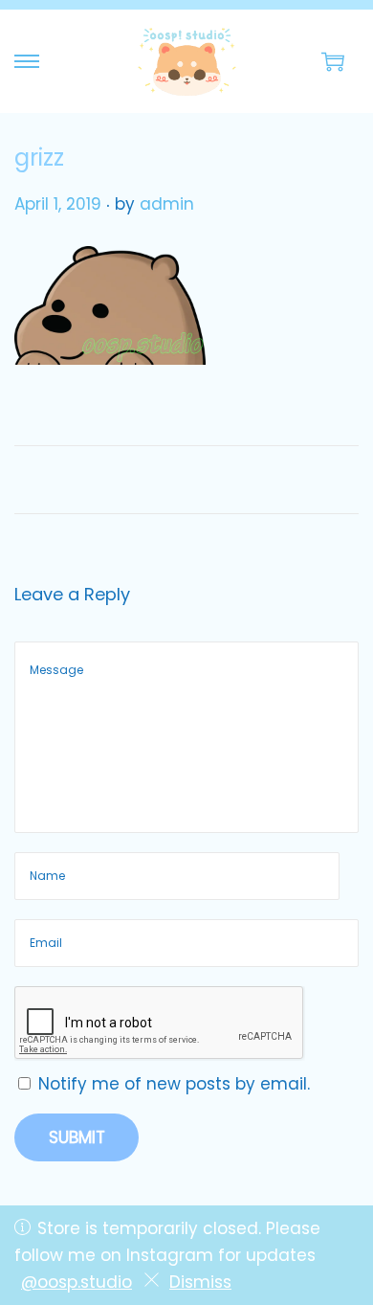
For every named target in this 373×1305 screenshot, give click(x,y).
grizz (39, 157)
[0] (332, 61)
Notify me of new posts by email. (174, 1083)
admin (167, 203)
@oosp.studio (76, 1282)
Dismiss (200, 1282)
